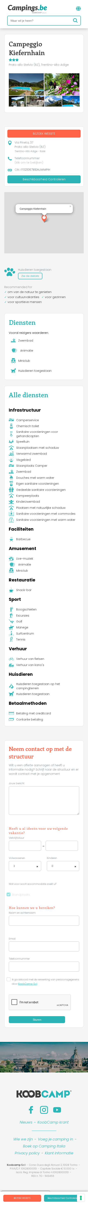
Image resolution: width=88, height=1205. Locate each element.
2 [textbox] (14, 866)
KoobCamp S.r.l (27, 984)
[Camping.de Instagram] (44, 1110)
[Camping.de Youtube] (57, 1110)
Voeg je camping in (55, 1139)
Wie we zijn (23, 1139)
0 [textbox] (52, 866)
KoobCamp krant (53, 1122)
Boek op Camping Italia (44, 1146)
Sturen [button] (37, 1019)
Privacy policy (27, 1153)
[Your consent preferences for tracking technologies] (81, 1198)
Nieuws (26, 1122)
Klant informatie (59, 1153)
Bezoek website (22, 1198)
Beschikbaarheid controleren (62, 1198)
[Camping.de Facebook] (31, 1110)
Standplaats (21, 895)
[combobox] (25, 866)
